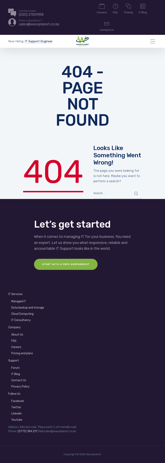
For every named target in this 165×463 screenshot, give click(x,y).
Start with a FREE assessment (66, 264)
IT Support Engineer (39, 41)
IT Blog (143, 12)
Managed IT (18, 301)
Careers (102, 12)
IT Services (15, 294)
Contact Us (107, 29)
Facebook (17, 401)
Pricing (128, 12)
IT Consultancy (21, 320)
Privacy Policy (20, 386)
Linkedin (16, 413)
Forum (15, 368)
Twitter (16, 407)
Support (13, 360)
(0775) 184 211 (27, 431)
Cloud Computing (22, 314)
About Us (17, 334)
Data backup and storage (27, 307)
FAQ (115, 12)
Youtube (16, 420)
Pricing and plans (22, 353)
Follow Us (14, 394)
